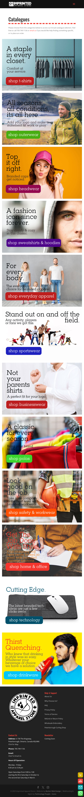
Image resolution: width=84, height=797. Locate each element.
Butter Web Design (53, 791)
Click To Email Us (14, 756)
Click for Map (13, 744)
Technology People (42, 794)
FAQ (46, 705)
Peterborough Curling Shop (55, 727)
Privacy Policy (50, 710)
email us (33, 30)
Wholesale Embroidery (53, 723)
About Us (48, 696)
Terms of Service (51, 714)
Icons (54, 794)
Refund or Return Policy (54, 719)
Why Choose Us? (51, 701)
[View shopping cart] (80, 774)
